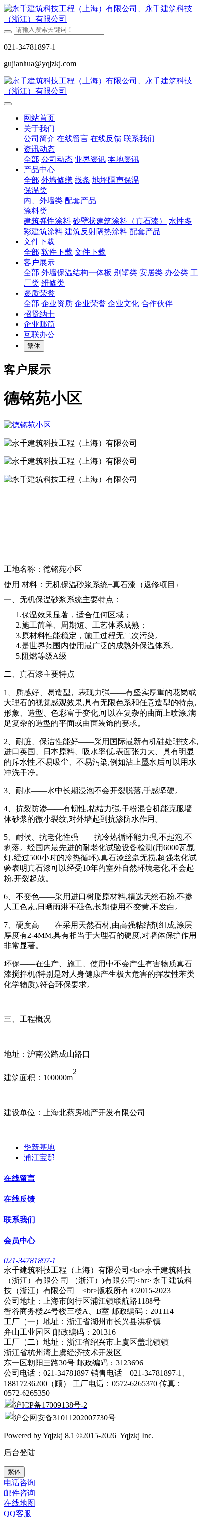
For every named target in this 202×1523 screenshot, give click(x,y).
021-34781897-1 (30, 1260)
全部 (31, 159)
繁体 (33, 345)
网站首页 (39, 118)
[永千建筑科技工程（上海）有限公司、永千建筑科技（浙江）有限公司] (101, 14)
